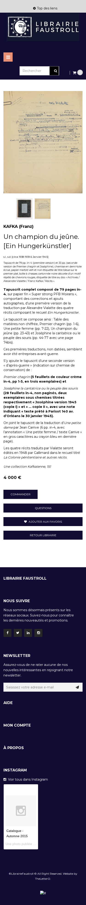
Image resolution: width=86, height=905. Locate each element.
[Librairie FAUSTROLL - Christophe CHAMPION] (43, 27)
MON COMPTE (17, 725)
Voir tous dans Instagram (27, 779)
